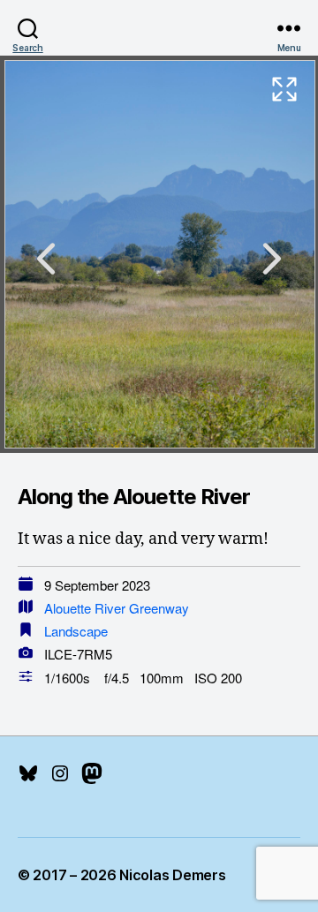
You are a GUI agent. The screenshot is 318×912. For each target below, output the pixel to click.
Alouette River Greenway (116, 608)
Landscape (76, 631)
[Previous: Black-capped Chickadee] (46, 258)
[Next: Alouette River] (272, 258)
